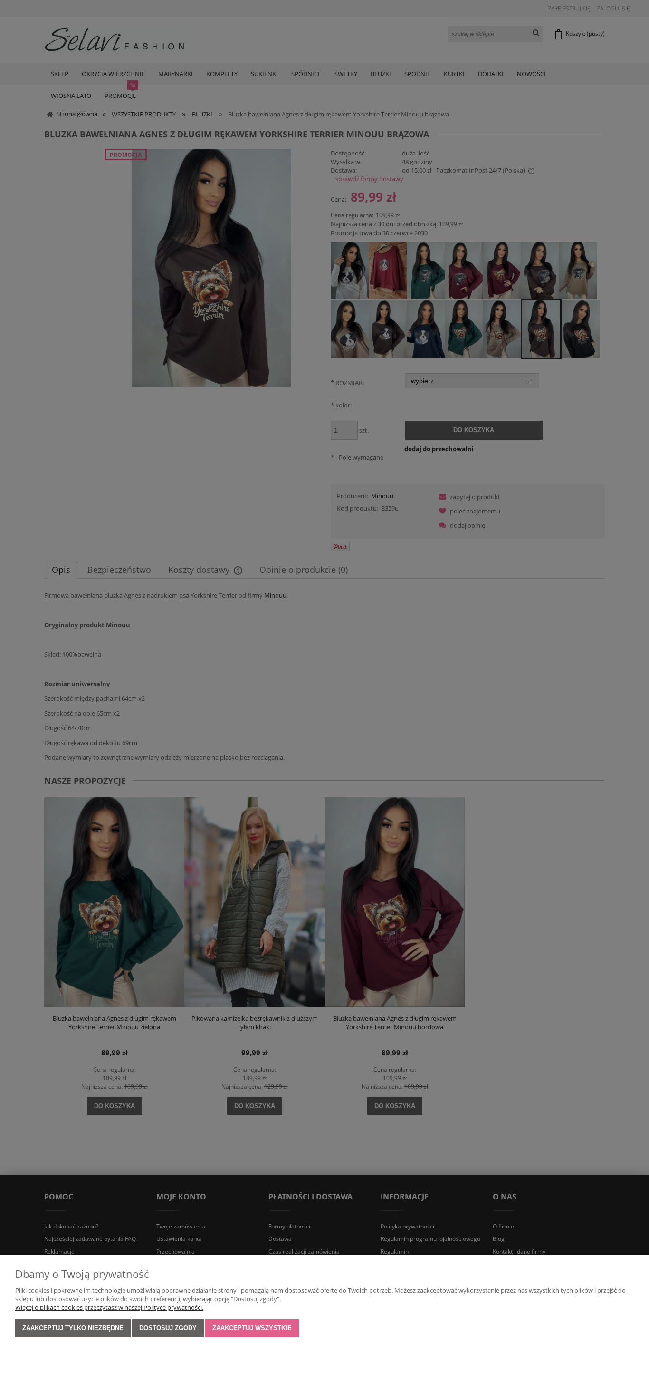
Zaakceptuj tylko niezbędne (73, 1328)
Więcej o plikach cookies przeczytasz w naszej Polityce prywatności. (109, 1307)
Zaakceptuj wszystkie (252, 1328)
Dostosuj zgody (168, 1328)
